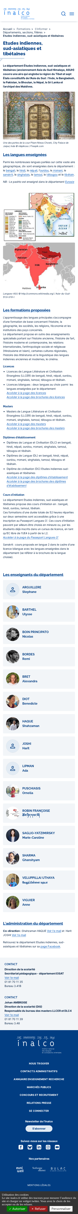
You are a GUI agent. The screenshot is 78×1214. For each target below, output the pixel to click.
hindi (23, 170)
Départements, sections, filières (23, 32)
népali (33, 170)
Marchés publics (39, 1087)
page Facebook (50, 946)
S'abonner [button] (39, 1128)
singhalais (23, 174)
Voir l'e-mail (54, 930)
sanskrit (8, 174)
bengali (10, 170)
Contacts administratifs (39, 1071)
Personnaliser (61, 1209)
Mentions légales (39, 1185)
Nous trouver (39, 1063)
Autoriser (18, 1209)
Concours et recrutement (39, 1094)
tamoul (38, 174)
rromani (57, 170)
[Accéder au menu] (71, 13)
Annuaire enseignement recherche (39, 1079)
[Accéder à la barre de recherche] (63, 14)
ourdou (44, 170)
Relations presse (39, 1102)
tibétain (69, 174)
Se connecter (39, 1110)
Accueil (8, 28)
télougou (52, 174)
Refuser (40, 1209)
